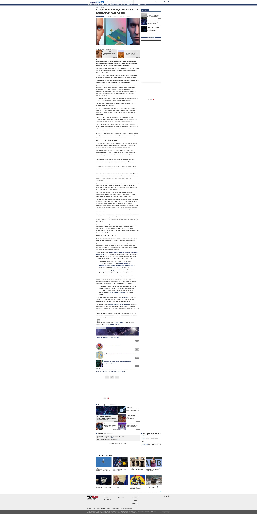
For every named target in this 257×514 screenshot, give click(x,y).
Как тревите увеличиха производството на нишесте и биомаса (131, 53)
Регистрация (121, 497)
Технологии (129, 4)
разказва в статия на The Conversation (109, 271)
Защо (135, 4)
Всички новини (151, 37)
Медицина (123, 4)
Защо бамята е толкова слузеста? (154, 442)
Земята (107, 4)
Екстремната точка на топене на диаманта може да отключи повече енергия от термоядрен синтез (132, 426)
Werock (122, 508)
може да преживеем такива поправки (118, 304)
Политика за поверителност (135, 501)
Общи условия (135, 496)
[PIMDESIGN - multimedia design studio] (165, 512)
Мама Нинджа (128, 508)
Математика (101, 4)
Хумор (144, 4)
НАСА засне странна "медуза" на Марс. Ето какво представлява (153, 15)
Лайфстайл (103, 508)
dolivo (143, 435)
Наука (112, 2)
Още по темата (101, 327)
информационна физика (107, 369)
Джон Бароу (125, 297)
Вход (119, 496)
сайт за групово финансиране (117, 292)
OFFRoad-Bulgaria (115, 508)
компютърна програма (129, 369)
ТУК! (118, 439)
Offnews (117, 2)
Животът (112, 4)
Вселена (98, 369)
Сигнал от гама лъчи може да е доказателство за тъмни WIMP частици (153, 29)
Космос (90, 4)
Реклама (106, 497)
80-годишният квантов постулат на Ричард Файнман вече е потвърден (153, 22)
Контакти (106, 496)
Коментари (102, 433)
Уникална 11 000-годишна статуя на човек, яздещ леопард (109, 53)
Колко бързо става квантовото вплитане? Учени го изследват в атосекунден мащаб (150, 440)
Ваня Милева (100, 16)
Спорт (123, 2)
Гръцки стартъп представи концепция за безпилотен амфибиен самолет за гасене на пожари (132, 418)
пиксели (119, 371)
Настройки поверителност (135, 504)
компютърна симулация (102, 371)
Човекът (117, 4)
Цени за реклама (108, 499)
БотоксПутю (145, 444)
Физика (95, 4)
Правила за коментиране (135, 498)
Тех (132, 2)
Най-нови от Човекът (104, 49)
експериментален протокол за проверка (110, 269)
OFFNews (89, 508)
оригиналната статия (113, 324)
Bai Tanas (144, 442)
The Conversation (118, 322)
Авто (127, 2)
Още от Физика (104, 405)
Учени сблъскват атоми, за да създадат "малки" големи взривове (110, 426)
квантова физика (118, 369)
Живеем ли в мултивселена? (112, 344)
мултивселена (112, 371)
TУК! (112, 437)
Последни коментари (151, 434)
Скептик (140, 4)
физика (124, 371)
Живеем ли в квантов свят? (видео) (108, 337)
